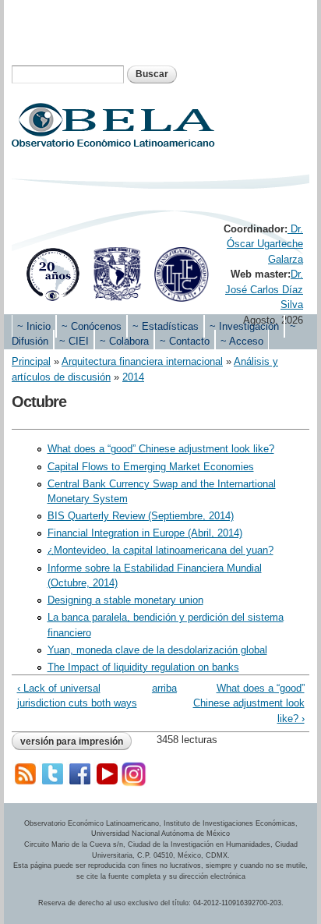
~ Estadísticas (165, 326)
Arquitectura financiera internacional (142, 361)
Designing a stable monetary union (125, 600)
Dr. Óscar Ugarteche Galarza (265, 244)
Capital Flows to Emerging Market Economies (151, 467)
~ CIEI (74, 341)
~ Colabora (124, 341)
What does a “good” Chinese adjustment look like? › (249, 703)
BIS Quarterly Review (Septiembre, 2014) (141, 516)
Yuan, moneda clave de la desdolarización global (157, 650)
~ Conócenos (92, 326)
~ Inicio (34, 326)
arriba (158, 688)
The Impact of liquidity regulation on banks (143, 667)
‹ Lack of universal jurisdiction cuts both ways (77, 696)
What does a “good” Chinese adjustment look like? (161, 449)
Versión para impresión (71, 741)
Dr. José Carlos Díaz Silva (264, 289)
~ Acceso (241, 341)
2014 (133, 377)
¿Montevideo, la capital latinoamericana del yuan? (160, 550)
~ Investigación (244, 326)
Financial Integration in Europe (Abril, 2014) (145, 533)
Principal (31, 361)
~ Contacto (185, 341)
